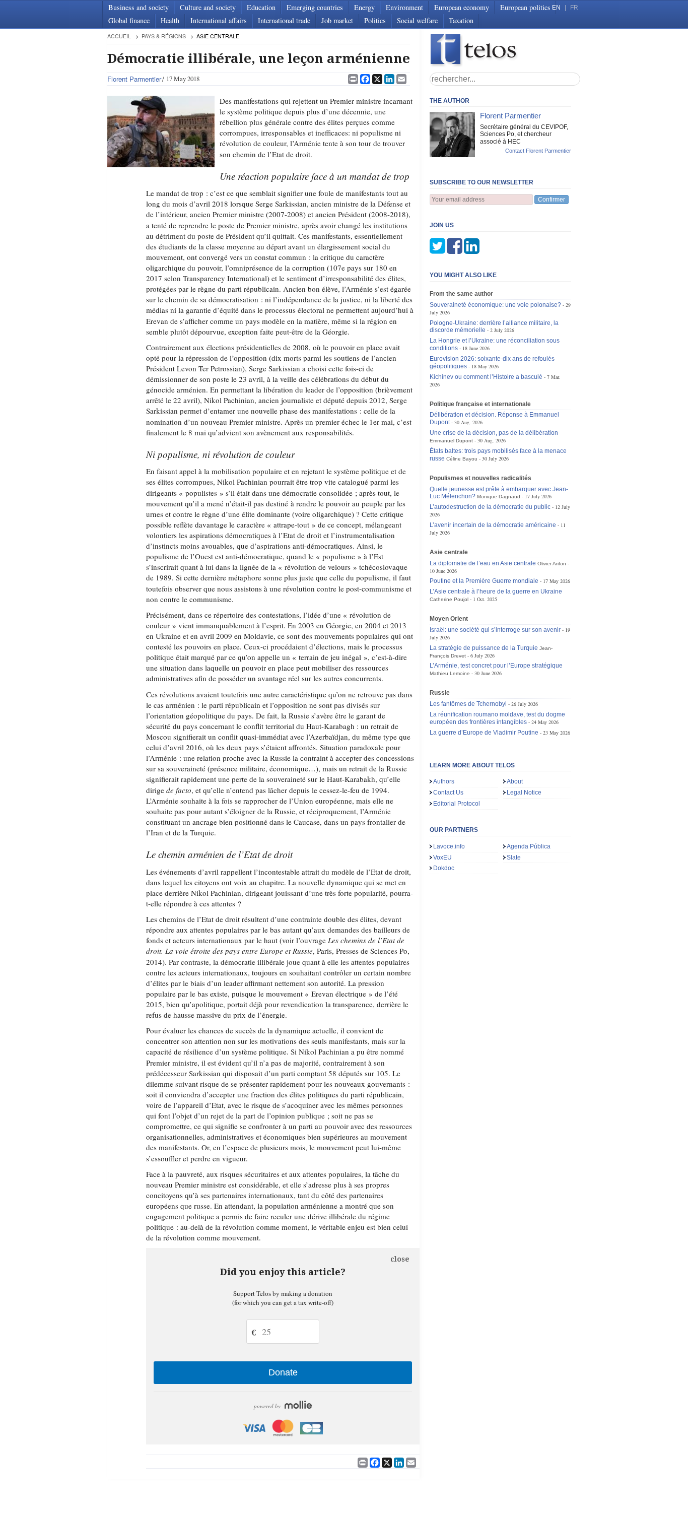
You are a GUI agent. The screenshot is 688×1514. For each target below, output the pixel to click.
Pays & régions (164, 36)
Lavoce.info (449, 846)
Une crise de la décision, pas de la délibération (494, 432)
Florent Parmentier (134, 79)
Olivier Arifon (551, 563)
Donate (283, 1372)
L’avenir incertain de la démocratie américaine (493, 525)
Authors (443, 781)
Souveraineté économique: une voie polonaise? (495, 304)
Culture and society (208, 7)
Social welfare (417, 20)
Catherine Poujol (449, 599)
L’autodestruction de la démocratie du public (490, 506)
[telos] (505, 51)
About (515, 781)
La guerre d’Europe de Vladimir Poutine (484, 732)
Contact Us (448, 792)
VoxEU (442, 857)
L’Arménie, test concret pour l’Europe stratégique (496, 665)
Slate (514, 857)
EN (556, 7)
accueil (119, 36)
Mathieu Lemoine (450, 673)
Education (261, 7)
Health (170, 20)
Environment (404, 7)
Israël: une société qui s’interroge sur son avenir (495, 629)
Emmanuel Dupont (451, 440)
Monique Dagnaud (498, 496)
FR (574, 7)
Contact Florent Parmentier (538, 151)
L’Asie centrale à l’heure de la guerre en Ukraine (496, 591)
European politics (525, 7)
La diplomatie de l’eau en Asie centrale (483, 563)
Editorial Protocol (456, 803)
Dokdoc (443, 868)
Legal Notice (524, 792)
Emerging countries (315, 7)
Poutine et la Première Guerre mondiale (484, 580)
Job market (337, 20)
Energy (364, 7)
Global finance (129, 20)
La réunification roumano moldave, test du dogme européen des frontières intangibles (497, 718)
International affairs (218, 20)
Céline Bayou (461, 459)
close (399, 1259)
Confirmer (551, 199)
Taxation (461, 20)
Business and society (138, 7)
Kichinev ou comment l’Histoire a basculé (486, 376)
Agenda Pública (529, 846)
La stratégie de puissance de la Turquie (484, 647)
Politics (375, 20)
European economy (461, 7)
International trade (284, 20)
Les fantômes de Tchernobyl (468, 703)
